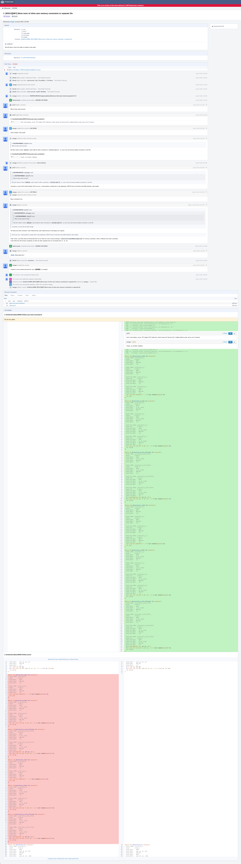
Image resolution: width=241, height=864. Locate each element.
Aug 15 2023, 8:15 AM (201, 115)
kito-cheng (26, 35)
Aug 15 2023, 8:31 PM (198, 138)
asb (24, 29)
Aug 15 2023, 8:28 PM (198, 128)
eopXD (38, 91)
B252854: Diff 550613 (42, 246)
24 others (50, 80)
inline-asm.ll (12, 305)
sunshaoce (31, 260)
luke (36, 80)
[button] (230, 333)
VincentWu (41, 80)
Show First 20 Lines (53, 659)
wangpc (12, 21)
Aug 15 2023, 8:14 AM (198, 105)
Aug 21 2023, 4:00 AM (201, 279)
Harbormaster (16, 100)
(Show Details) (41, 163)
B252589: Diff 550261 (42, 100)
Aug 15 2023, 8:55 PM (198, 167)
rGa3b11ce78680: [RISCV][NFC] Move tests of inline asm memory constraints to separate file (46, 39)
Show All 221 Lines (62, 858)
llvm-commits (31, 91)
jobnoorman (30, 80)
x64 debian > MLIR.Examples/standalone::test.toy (26, 70)
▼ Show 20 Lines (73, 659)
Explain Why (93, 281)
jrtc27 (24, 31)
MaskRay (43, 91)
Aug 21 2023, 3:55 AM (198, 265)
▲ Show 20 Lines (52, 858)
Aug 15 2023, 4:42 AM (201, 73)
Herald (14, 77)
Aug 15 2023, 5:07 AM (201, 100)
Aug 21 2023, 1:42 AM (198, 251)
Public (15, 16)
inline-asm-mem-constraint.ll (17, 303)
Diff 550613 (33, 192)
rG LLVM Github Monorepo (28, 57)
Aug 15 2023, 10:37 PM (198, 205)
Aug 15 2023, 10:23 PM (198, 192)
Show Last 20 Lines (73, 858)
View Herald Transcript (44, 77)
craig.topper (26, 33)
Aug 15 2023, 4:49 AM (201, 96)
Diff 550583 (33, 128)
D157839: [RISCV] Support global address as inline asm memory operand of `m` (53, 96)
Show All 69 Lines (63, 659)
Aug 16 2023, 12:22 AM (201, 246)
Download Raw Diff (219, 26)
